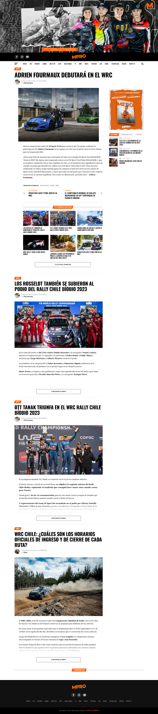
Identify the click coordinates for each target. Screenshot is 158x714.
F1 (75, 64)
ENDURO (37, 64)
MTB (59, 64)
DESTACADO (45, 185)
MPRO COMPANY (93, 711)
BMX (80, 64)
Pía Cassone (28, 83)
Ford (52, 185)
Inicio (25, 64)
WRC (57, 185)
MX (31, 64)
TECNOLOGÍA (115, 64)
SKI (101, 64)
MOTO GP (52, 64)
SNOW (106, 64)
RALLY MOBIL (68, 64)
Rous (25, 552)
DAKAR (45, 64)
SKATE (86, 64)
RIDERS (124, 64)
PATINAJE (94, 64)
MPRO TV (132, 64)
